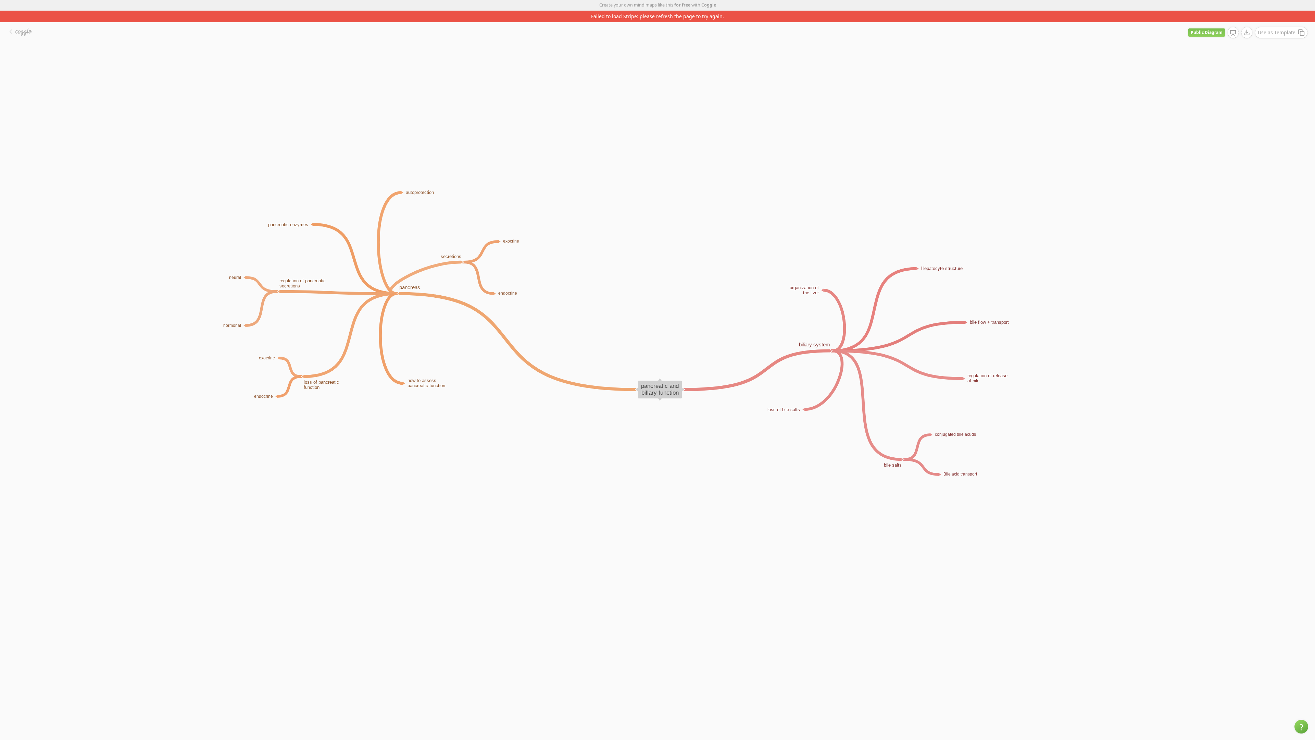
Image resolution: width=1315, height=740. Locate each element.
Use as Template (1276, 20)
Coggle (708, 5)
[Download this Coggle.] (1246, 20)
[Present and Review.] (1233, 21)
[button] (1301, 726)
